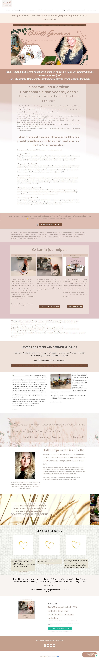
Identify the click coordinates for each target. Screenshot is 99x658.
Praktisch (39, 10)
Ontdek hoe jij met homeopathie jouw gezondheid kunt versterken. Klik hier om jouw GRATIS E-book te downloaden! (49, 25)
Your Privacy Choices (51, 656)
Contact (57, 10)
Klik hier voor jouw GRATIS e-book (60, 628)
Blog (63, 10)
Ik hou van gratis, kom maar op (49, 306)
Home (8, 10)
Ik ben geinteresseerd (75, 306)
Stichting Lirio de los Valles (77, 471)
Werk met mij (16, 10)
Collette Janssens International (76, 10)
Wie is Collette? (48, 10)
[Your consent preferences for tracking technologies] (96, 655)
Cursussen (31, 10)
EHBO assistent (91, 10)
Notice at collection (43, 656)
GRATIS (24, 10)
